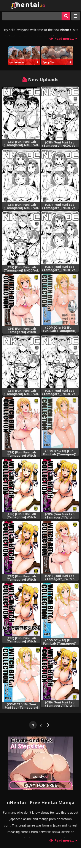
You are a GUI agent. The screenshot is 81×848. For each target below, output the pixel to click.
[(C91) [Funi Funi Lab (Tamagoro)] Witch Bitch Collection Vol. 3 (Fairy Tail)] (60, 547)
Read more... (64, 38)
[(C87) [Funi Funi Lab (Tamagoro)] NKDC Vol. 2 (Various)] (60, 362)
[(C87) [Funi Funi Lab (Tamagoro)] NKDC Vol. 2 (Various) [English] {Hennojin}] (21, 362)
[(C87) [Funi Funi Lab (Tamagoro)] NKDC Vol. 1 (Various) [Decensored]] (21, 175)
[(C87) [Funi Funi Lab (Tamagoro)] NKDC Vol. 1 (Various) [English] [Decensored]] (60, 175)
